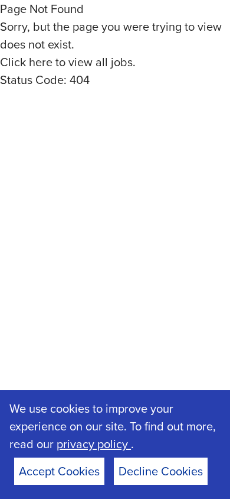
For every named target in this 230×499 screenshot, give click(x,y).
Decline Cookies (161, 471)
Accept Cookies (59, 471)
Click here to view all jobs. (68, 62)
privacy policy (94, 444)
